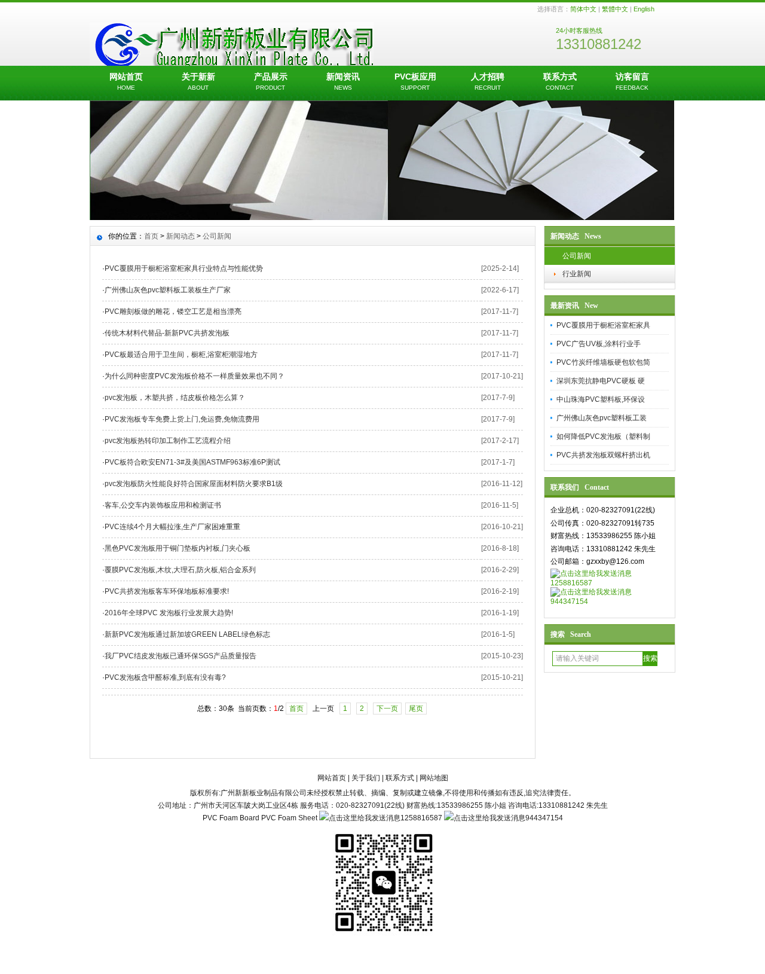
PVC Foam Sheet (289, 818)
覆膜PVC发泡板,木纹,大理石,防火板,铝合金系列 (180, 570)
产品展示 (270, 81)
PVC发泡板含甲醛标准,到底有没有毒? (165, 677)
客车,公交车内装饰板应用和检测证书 (163, 505)
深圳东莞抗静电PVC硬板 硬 (600, 381)
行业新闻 (576, 274)
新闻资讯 (343, 81)
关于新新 (198, 81)
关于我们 (365, 778)
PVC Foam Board (231, 818)
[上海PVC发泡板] (382, 217)
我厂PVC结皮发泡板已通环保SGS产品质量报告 (180, 656)
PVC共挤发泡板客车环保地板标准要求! (167, 591)
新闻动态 (180, 236)
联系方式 (560, 81)
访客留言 (632, 81)
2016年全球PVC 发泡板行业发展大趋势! (169, 613)
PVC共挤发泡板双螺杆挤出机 (603, 455)
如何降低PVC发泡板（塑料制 (603, 436)
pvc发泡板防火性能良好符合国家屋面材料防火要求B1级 (194, 484)
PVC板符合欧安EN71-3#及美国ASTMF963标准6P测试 (192, 462)
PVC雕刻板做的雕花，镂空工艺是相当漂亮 (173, 311)
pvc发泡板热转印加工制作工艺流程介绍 (168, 440)
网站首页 (126, 81)
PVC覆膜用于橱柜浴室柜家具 (603, 325)
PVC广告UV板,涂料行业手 (598, 344)
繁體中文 (615, 9)
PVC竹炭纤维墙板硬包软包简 (603, 362)
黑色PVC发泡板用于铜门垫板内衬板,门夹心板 (177, 548)
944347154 (569, 601)
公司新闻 (576, 256)
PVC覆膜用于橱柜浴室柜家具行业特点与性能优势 (184, 268)
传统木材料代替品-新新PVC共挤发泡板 (167, 333)
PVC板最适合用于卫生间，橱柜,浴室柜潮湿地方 (181, 354)
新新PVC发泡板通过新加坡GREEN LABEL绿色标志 (187, 634)
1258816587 (571, 583)
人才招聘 (487, 81)
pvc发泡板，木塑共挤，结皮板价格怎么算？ (175, 397)
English (644, 9)
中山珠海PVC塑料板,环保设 (600, 399)
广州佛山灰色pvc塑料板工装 (601, 418)
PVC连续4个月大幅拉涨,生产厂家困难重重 (172, 527)
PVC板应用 (415, 81)
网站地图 (434, 778)
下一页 (387, 708)
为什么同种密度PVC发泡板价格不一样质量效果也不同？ (194, 376)
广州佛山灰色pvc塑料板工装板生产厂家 (168, 290)
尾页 (416, 708)
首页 (151, 236)
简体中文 (583, 9)
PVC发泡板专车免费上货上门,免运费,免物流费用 (182, 419)
